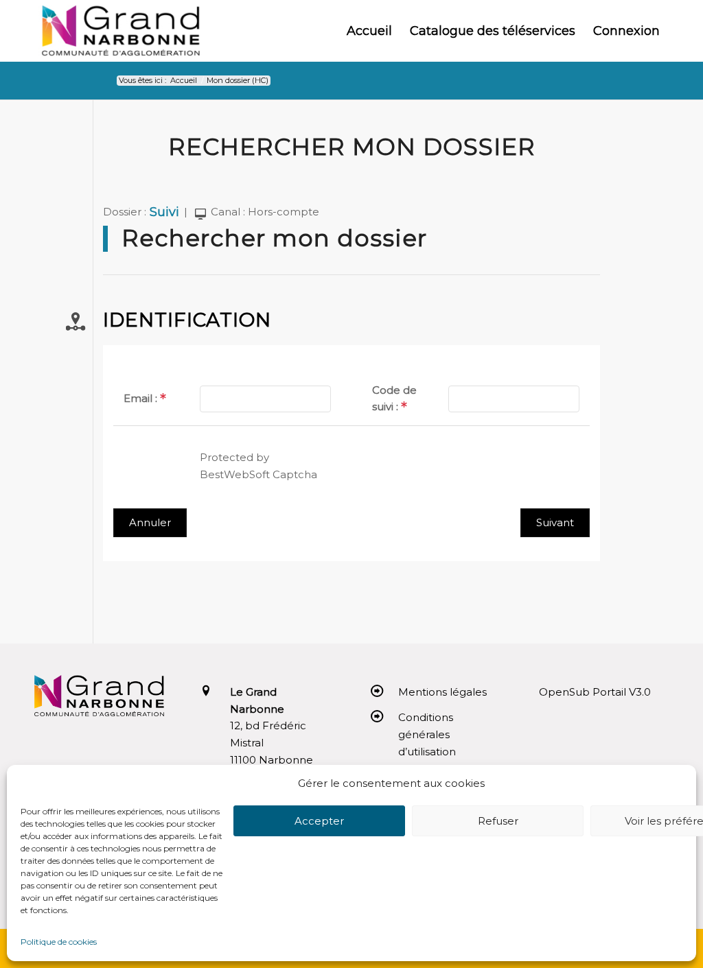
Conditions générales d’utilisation (427, 734)
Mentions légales (442, 691)
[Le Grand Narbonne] (120, 31)
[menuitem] (369, 31)
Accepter (319, 820)
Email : (140, 398)
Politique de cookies (59, 941)
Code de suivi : (394, 398)
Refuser (498, 820)
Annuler (150, 522)
